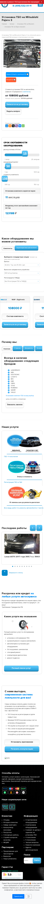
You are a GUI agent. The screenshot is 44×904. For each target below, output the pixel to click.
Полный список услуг (21, 668)
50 (8, 166)
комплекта (26, 92)
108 (4, 179)
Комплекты (8, 248)
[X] (13, 125)
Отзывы (6, 820)
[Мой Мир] (6, 125)
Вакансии (7, 856)
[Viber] (16, 125)
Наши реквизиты (10, 859)
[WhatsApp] (23, 125)
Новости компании (32, 845)
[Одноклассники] (10, 125)
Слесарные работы (11, 835)
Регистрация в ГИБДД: (12, 278)
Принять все (18, 896)
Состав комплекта (15, 316)
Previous (7, 53)
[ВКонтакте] (19, 125)
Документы (29, 348)
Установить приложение (22, 742)
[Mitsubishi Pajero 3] (22, 54)
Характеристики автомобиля (26, 248)
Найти (37, 860)
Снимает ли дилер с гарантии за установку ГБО (33, 832)
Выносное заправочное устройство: (17, 270)
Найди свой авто (10, 825)
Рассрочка (7, 832)
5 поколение (30, 840)
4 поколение (30, 837)
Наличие (7, 349)
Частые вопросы (31, 842)
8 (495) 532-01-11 (22, 5)
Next (37, 53)
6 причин (17, 348)
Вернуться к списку (16, 573)
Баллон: (7, 262)
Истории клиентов (10, 822)
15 (25, 153)
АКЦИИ (6, 842)
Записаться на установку (15, 324)
